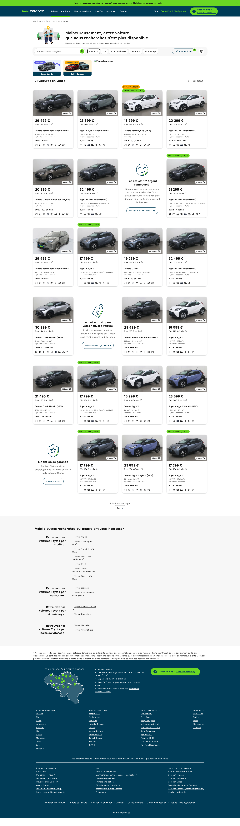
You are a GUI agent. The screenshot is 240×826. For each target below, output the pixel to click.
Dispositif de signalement (183, 802)
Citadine (197, 727)
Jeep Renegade (148, 720)
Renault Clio (94, 713)
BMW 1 (92, 745)
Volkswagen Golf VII (150, 724)
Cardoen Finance (176, 775)
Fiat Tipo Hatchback (150, 745)
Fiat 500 (93, 720)
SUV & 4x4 (198, 713)
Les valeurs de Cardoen (47, 778)
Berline (196, 717)
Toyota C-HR (80, 564)
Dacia (38, 720)
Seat (38, 745)
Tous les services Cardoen (180, 771)
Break (195, 720)
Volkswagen (41, 724)
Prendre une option (105, 782)
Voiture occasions (52, 21)
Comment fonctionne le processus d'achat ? (116, 775)
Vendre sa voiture (82, 11)
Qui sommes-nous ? (45, 775)
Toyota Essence (81, 588)
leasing (108, 3)
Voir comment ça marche (142, 210)
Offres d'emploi (136, 802)
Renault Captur (96, 738)
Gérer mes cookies (156, 802)
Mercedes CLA (95, 734)
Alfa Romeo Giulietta (150, 727)
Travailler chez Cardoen (47, 782)
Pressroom (101, 792)
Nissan (39, 734)
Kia (37, 731)
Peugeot (40, 748)
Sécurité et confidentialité (108, 785)
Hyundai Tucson (96, 724)
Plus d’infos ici (53, 481)
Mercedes (40, 738)
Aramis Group (42, 785)
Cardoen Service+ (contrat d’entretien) (186, 788)
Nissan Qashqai (96, 731)
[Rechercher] (82, 51)
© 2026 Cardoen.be (120, 812)
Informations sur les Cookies (109, 788)
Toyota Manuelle (81, 625)
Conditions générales (105, 778)
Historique (41, 771)
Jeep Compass (148, 731)
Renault (39, 713)
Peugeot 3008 (147, 738)
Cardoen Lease (175, 782)
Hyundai (40, 727)
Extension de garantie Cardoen (182, 785)
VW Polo (92, 741)
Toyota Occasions (82, 614)
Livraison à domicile (177, 792)
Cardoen (37, 21)
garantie (118, 682)
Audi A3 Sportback (149, 741)
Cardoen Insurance (177, 778)
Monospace (198, 724)
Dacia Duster (95, 717)
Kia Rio (92, 727)
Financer (77, 3)
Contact (124, 11)
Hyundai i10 (146, 734)
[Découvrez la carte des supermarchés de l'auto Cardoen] (64, 703)
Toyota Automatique (83, 630)
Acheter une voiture (60, 11)
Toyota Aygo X (80, 537)
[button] (97, 51)
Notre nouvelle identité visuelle (50, 792)
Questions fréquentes (106, 771)
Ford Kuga (145, 717)
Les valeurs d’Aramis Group (49, 788)
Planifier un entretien (105, 11)
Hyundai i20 (146, 713)
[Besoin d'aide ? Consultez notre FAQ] (194, 11)
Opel (38, 741)
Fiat (37, 717)
